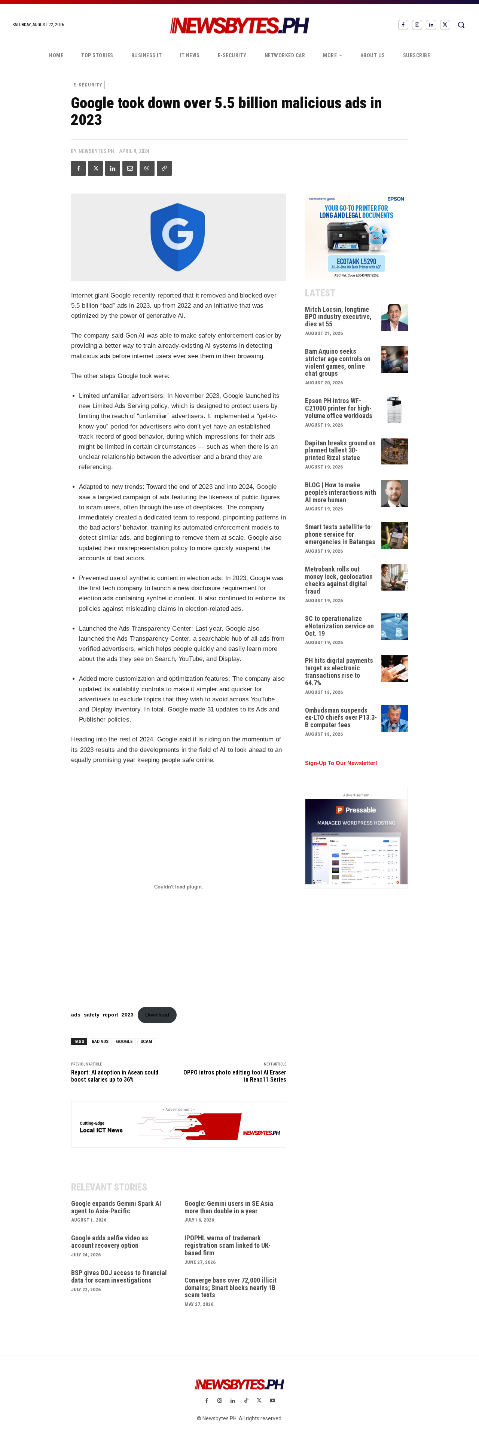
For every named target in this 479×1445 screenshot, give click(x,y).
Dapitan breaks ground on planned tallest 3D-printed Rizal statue (340, 450)
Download (157, 1015)
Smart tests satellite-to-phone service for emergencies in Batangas (340, 534)
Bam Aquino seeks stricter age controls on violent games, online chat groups (337, 362)
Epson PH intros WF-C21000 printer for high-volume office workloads (338, 408)
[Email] (129, 168)
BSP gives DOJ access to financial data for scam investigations (119, 1276)
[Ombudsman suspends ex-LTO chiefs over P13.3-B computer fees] (394, 718)
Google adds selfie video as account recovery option (109, 1241)
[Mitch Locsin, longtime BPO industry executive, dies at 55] (394, 317)
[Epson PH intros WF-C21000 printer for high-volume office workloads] (394, 409)
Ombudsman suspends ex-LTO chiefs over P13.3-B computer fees (341, 717)
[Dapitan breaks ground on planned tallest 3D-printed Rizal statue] (394, 451)
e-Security (87, 85)
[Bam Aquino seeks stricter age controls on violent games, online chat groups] (394, 359)
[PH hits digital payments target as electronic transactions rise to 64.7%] (394, 668)
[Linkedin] (431, 25)
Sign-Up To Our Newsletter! (341, 763)
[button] (461, 25)
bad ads (100, 1041)
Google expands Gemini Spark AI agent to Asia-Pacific (116, 1207)
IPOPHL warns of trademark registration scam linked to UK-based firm (227, 1245)
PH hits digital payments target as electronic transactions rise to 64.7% (339, 671)
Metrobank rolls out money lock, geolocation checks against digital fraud (339, 580)
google (124, 1041)
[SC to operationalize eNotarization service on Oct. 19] (394, 626)
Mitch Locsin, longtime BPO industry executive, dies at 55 (338, 316)
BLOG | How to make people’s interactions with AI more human (340, 492)
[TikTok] (246, 1401)
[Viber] (147, 168)
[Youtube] (272, 1401)
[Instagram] (417, 25)
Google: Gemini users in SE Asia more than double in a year (228, 1207)
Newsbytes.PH (96, 151)
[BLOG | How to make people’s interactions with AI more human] (394, 493)
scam (146, 1041)
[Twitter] (445, 25)
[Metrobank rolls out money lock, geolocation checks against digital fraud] (394, 577)
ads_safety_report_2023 (102, 1015)
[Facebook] (403, 25)
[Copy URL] (164, 168)
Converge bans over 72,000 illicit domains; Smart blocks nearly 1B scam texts (230, 1287)
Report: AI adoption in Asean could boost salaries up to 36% (114, 1076)
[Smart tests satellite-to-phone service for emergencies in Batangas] (394, 535)
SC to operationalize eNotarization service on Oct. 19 (339, 626)
